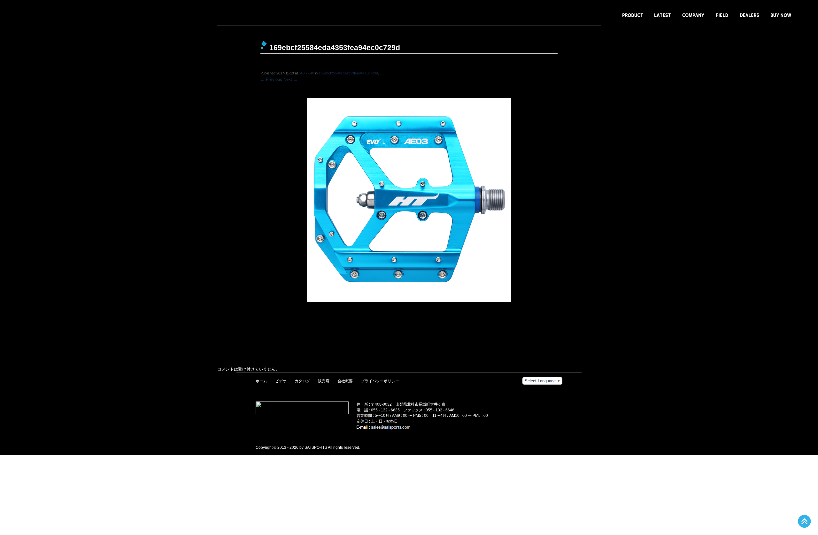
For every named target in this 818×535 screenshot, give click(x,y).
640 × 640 (306, 73)
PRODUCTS (632, 18)
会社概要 (345, 381)
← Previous (271, 79)
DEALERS (749, 18)
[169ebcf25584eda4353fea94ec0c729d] (409, 200)
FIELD (722, 18)
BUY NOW (780, 18)
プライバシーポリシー (380, 381)
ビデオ (281, 381)
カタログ (302, 381)
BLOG (662, 18)
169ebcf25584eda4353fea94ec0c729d (348, 73)
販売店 (323, 381)
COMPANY (693, 18)
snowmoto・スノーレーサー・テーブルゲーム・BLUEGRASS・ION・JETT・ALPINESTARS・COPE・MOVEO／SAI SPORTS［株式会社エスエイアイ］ (67, 12)
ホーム (261, 381)
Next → (290, 79)
